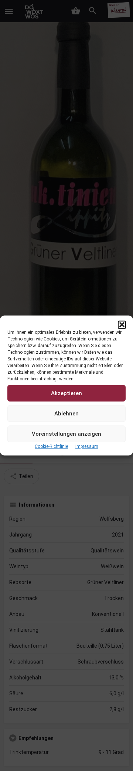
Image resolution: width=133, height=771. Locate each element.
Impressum (86, 446)
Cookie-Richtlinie (51, 446)
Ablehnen (66, 413)
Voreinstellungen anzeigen (66, 434)
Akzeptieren (66, 393)
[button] (122, 324)
